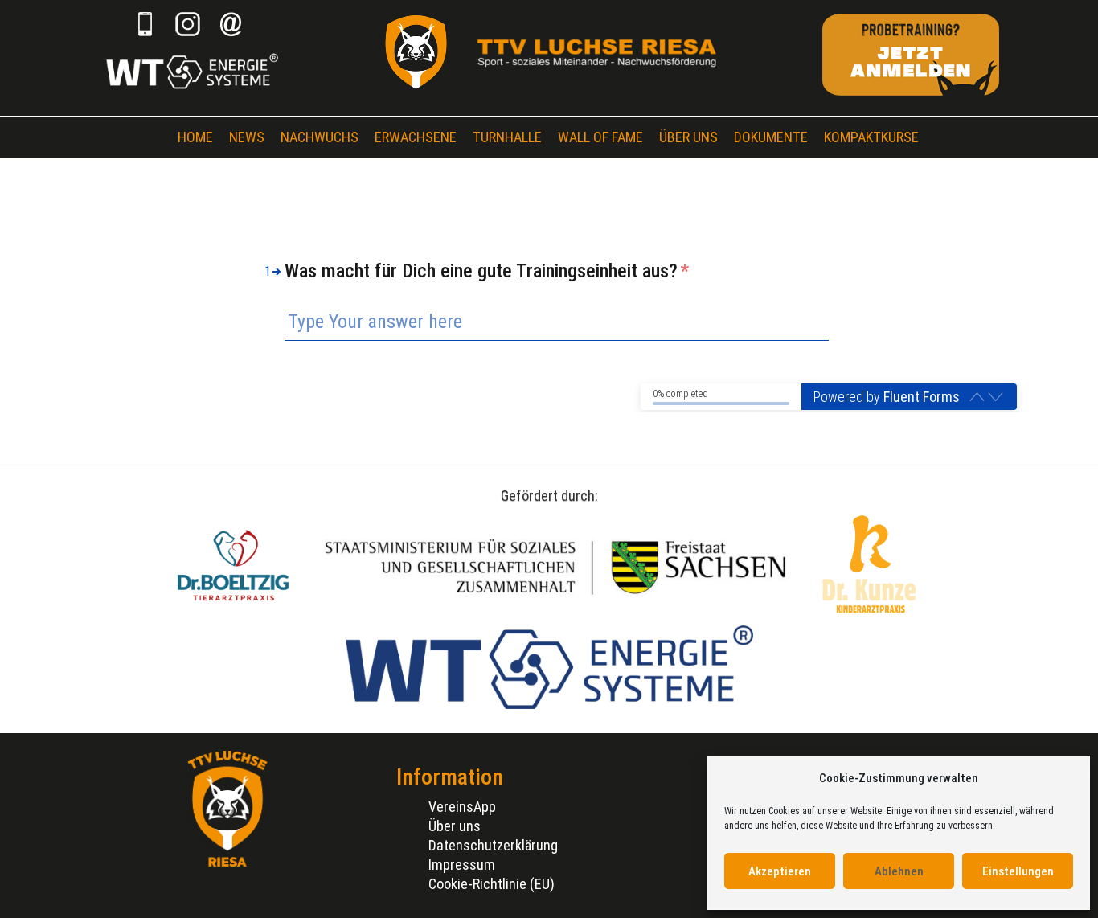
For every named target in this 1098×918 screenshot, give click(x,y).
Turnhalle (507, 137)
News (246, 137)
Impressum (461, 864)
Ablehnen (899, 871)
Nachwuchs (319, 137)
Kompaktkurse (871, 137)
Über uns (688, 137)
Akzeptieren (779, 871)
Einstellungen (1018, 871)
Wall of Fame (600, 137)
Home (195, 137)
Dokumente (771, 137)
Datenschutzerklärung (493, 845)
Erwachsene (416, 137)
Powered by (886, 396)
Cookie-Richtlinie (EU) (491, 883)
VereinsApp (462, 806)
